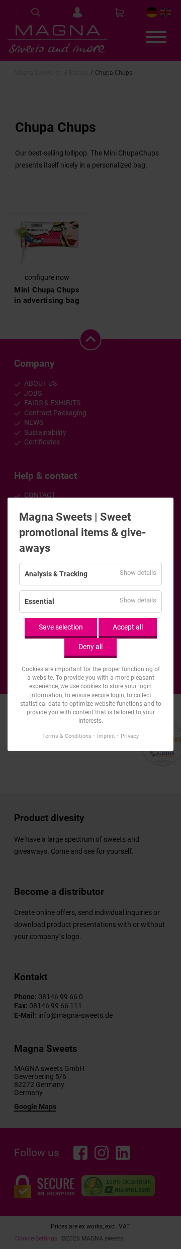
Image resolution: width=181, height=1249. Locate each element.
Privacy (130, 736)
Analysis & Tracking (56, 574)
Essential (39, 602)
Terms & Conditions (67, 736)
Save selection (61, 627)
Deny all (90, 647)
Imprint (106, 736)
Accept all (128, 627)
